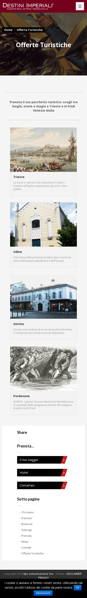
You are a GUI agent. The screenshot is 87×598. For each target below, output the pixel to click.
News (25, 541)
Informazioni (43, 593)
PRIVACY (43, 578)
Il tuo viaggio (29, 460)
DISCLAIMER (74, 574)
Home (8, 30)
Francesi (26, 518)
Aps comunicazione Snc (38, 574)
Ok (77, 587)
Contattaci (27, 485)
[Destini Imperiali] (31, 6)
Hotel (24, 472)
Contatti (26, 547)
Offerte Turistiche (30, 30)
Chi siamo (27, 512)
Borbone (27, 524)
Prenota (26, 536)
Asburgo (26, 530)
